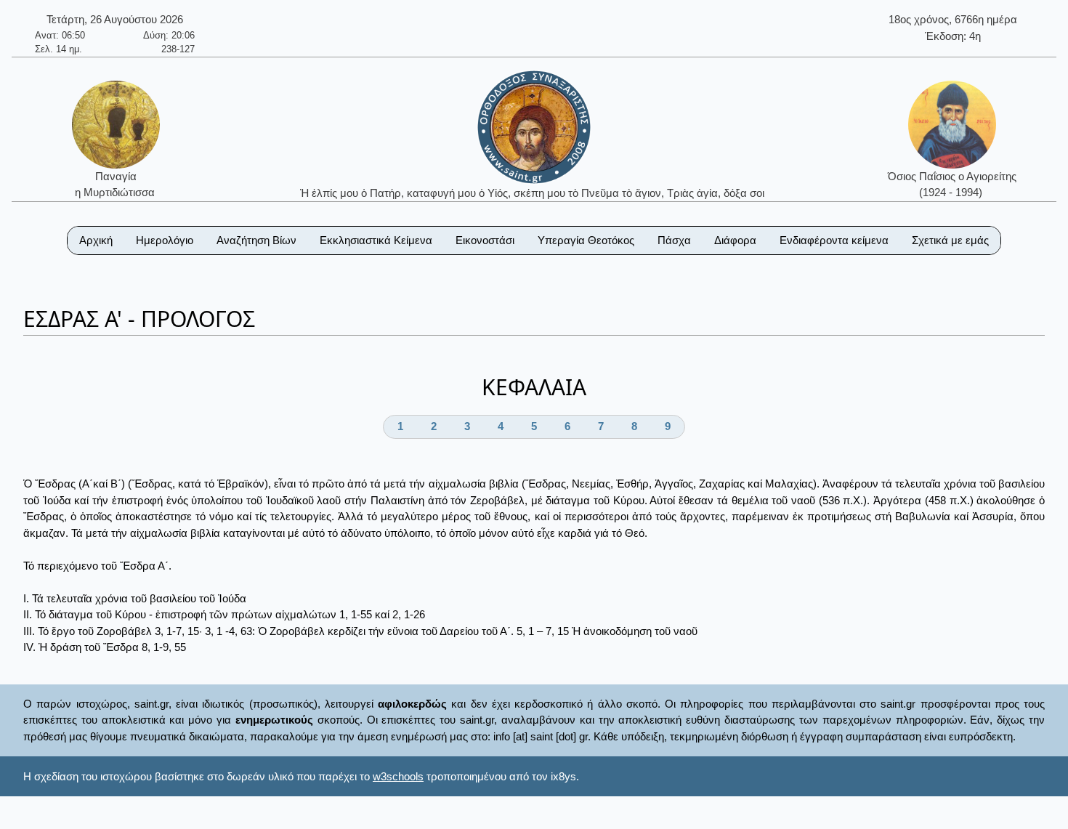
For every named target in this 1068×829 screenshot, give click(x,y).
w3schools (398, 776)
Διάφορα (735, 240)
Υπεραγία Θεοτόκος (586, 240)
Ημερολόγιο (164, 240)
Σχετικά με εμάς (950, 240)
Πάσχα (674, 240)
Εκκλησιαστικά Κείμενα (376, 240)
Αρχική (96, 240)
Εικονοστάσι (485, 240)
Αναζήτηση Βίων (256, 240)
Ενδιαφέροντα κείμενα (834, 240)
